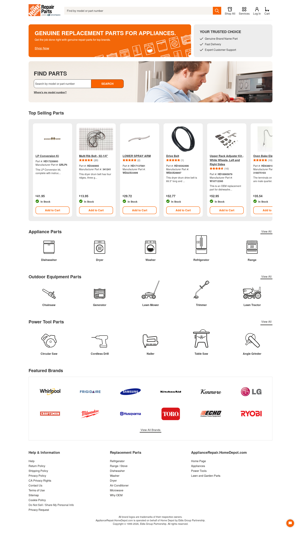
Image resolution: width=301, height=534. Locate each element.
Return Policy (37, 466)
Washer (114, 476)
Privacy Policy (37, 476)
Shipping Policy (38, 471)
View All (266, 231)
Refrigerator (117, 461)
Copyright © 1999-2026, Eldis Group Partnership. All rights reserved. (150, 523)
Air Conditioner (119, 485)
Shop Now (42, 48)
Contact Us (35, 485)
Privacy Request (39, 510)
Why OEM (116, 495)
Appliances (198, 466)
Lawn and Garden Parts (205, 476)
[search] (217, 11)
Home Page (198, 461)
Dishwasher (117, 471)
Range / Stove (119, 466)
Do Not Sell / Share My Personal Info (51, 505)
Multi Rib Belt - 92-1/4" (93, 156)
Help (31, 461)
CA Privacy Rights (40, 480)
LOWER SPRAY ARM (137, 156)
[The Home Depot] (45, 10)
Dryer (113, 480)
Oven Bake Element (266, 156)
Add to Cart (52, 210)
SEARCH (107, 84)
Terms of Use (37, 490)
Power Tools (199, 471)
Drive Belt (172, 156)
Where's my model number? (50, 92)
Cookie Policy (37, 500)
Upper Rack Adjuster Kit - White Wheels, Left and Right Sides (226, 160)
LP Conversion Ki (47, 156)
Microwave (116, 490)
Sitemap (34, 495)
